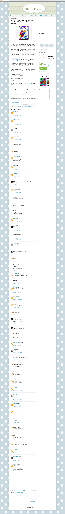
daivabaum (15, 188)
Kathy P (14, 410)
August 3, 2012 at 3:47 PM (17, 359)
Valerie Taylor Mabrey (17, 342)
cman (14, 442)
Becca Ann (15, 243)
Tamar (14, 250)
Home (11, 15)
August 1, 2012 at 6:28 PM (17, 292)
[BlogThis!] (24, 104)
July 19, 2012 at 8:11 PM (17, 132)
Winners (31, 15)
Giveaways (27, 15)
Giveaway (19, 106)
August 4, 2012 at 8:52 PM (17, 470)
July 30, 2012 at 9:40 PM (17, 200)
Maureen (14, 119)
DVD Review (15, 106)
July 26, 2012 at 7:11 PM (17, 184)
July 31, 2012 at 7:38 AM (17, 206)
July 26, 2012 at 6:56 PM (17, 176)
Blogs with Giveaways (44, 15)
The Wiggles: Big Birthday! (25, 46)
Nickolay (14, 349)
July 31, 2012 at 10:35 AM (17, 221)
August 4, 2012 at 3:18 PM (17, 406)
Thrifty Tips (16, 15)
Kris (14, 149)
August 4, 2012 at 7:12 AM (17, 375)
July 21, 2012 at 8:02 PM (17, 161)
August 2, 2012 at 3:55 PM (17, 313)
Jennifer (14, 165)
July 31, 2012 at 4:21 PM (17, 246)
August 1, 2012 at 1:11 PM (17, 276)
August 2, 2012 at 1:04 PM (17, 307)
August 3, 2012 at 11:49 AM (17, 323)
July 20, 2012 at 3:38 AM (17, 139)
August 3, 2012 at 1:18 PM (17, 345)
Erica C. (14, 303)
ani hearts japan (16, 317)
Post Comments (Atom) (19, 492)
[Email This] (23, 104)
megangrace (15, 326)
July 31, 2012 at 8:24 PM (17, 253)
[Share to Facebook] (26, 104)
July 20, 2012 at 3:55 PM (17, 152)
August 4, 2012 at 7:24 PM (17, 460)
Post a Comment (14, 473)
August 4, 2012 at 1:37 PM (17, 399)
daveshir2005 (15, 464)
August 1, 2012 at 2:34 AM (17, 261)
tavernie (14, 379)
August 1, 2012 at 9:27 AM (17, 270)
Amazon (30, 83)
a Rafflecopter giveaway (15, 102)
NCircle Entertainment (24, 106)
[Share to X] (25, 104)
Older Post (34, 490)
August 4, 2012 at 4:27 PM (17, 439)
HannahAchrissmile (16, 156)
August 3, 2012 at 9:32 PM (17, 368)
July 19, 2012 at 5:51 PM (17, 115)
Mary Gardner (15, 433)
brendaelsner (15, 403)
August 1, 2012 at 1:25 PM (17, 283)
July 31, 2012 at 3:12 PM (17, 239)
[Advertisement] (23, 481)
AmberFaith (15, 180)
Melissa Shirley (15, 456)
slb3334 (14, 225)
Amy (14, 128)
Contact (51, 15)
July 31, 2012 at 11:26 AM (17, 230)
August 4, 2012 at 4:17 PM (17, 430)
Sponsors (37, 15)
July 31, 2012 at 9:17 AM (17, 214)
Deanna (14, 256)
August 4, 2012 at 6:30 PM (17, 445)
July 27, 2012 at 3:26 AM (17, 192)
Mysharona (15, 218)
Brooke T (14, 136)
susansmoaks (15, 425)
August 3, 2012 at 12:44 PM (17, 329)
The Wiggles (30, 106)
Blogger (37, 507)
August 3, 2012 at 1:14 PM (17, 338)
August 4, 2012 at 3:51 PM (17, 422)
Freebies (21, 15)
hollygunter (15, 394)
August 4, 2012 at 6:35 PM (17, 452)
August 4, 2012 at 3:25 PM (17, 413)
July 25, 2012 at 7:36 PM (17, 169)
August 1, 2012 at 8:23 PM (17, 299)
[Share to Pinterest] (27, 104)
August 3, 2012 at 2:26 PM (17, 352)
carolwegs (15, 296)
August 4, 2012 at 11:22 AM (17, 383)
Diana (14, 371)
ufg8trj (14, 111)
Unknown (15, 173)
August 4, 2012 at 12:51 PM (17, 390)
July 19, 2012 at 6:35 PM (17, 124)
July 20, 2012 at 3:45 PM (17, 146)
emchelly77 (15, 273)
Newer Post (13, 490)
